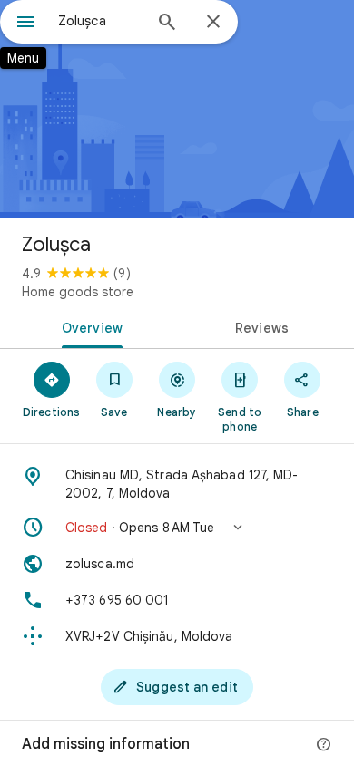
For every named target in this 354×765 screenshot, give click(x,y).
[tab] (88, 326)
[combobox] (100, 21)
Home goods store (77, 292)
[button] (177, 527)
